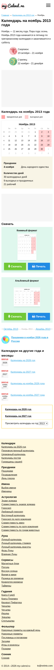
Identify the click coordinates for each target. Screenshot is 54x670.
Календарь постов (11, 458)
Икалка (5, 613)
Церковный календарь (13, 454)
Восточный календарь (13, 515)
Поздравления (9, 475)
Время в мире (8, 574)
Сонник (5, 658)
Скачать (16, 266)
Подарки (6, 648)
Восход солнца (9, 571)
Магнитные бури (10, 563)
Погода (5, 567)
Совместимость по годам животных (20, 530)
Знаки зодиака (9, 501)
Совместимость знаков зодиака (18, 504)
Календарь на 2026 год (23, 360)
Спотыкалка (7, 621)
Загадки (5, 641)
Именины (6, 491)
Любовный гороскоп (12, 511)
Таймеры (6, 586)
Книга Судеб (8, 595)
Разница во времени (12, 578)
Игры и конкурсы (10, 645)
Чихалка (5, 606)
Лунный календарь (11, 539)
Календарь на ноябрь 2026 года (28, 383)
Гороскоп (6, 508)
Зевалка (5, 617)
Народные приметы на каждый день (20, 630)
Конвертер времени (12, 582)
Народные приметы (12, 634)
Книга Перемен (9, 599)
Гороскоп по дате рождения (16, 519)
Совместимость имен (12, 523)
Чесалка (5, 610)
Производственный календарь (17, 450)
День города (8, 478)
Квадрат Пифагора (11, 602)
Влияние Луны (9, 554)
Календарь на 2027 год (23, 372)
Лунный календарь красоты (16, 547)
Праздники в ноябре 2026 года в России (29, 339)
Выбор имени (8, 488)
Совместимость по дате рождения (19, 526)
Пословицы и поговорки (14, 637)
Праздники (7, 471)
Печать (41, 266)
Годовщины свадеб (11, 462)
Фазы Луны (7, 550)
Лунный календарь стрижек (16, 543)
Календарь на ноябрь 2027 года (28, 395)
